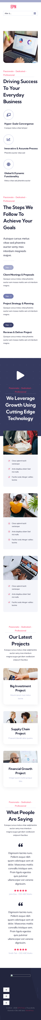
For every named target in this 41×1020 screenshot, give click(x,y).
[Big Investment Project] (20, 670)
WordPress (29, 1010)
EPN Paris (21, 1008)
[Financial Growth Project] (20, 752)
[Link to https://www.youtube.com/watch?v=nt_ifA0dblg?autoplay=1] (20, 375)
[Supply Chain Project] (20, 713)
